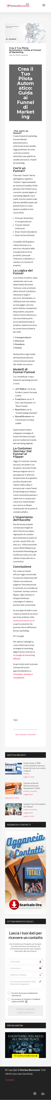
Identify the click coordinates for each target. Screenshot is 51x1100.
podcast (24, 55)
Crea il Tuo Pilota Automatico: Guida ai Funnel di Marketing (25, 50)
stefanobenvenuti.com (23, 620)
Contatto (9, 1079)
